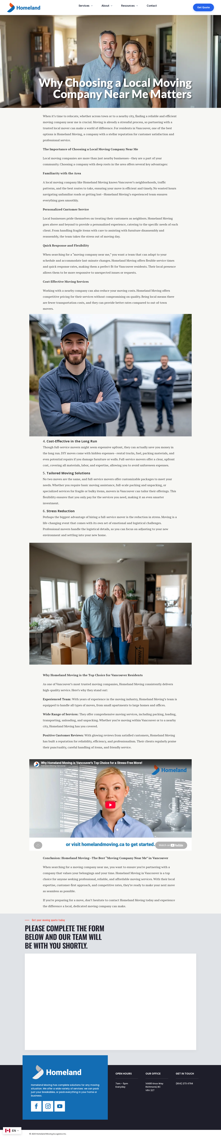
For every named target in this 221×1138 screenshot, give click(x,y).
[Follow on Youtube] (59, 1106)
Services (84, 5)
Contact (152, 5)
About (105, 5)
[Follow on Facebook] (36, 1106)
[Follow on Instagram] (48, 1106)
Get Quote (203, 7)
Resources (128, 5)
